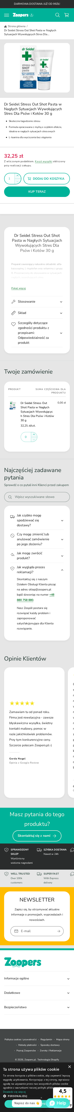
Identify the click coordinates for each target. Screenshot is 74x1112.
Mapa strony (62, 1039)
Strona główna (16, 26)
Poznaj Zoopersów (26, 1050)
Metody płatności (27, 1045)
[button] (6, 15)
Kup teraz (37, 192)
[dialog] (37, 1087)
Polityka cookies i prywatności (20, 1039)
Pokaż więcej (18, 288)
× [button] (69, 1066)
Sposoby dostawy (50, 1045)
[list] (37, 733)
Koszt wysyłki (43, 161)
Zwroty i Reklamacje (50, 1050)
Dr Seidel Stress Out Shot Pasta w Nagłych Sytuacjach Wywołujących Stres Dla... (30, 32)
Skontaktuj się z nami (34, 835)
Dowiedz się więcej (14, 1091)
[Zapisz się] (58, 931)
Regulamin (46, 1039)
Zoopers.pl (30, 1059)
